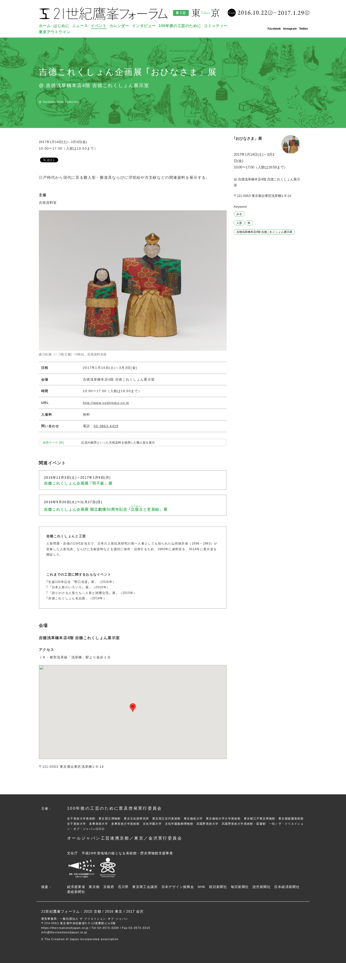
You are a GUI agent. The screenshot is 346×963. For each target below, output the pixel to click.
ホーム (45, 26)
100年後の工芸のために (180, 26)
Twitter (303, 28)
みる (239, 214)
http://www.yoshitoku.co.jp (106, 403)
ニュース (80, 26)
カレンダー (119, 26)
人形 (239, 223)
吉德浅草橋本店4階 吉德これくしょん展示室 (264, 232)
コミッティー (216, 26)
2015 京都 (92, 911)
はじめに (61, 26)
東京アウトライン (54, 32)
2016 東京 (113, 911)
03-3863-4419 (106, 426)
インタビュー (144, 26)
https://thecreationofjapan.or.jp (65, 928)
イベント (99, 26)
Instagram (290, 28)
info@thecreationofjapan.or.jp (64, 932)
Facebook (274, 28)
